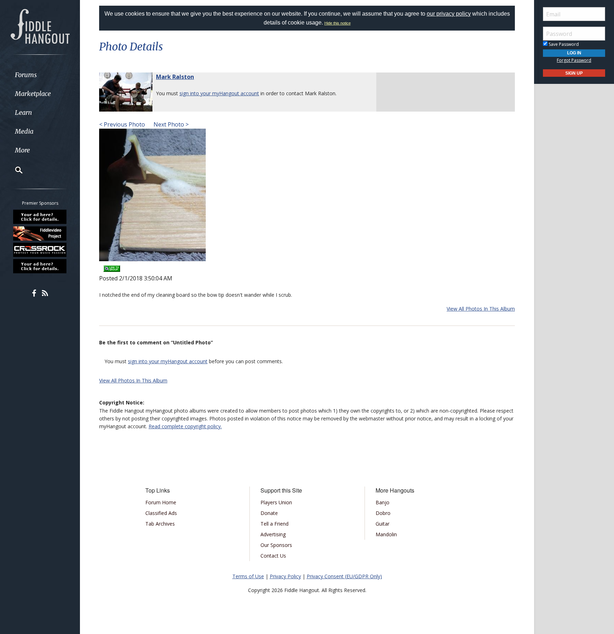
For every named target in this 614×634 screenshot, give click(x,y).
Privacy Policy (285, 576)
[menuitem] (40, 74)
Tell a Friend (274, 523)
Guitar (382, 523)
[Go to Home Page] (40, 25)
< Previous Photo (122, 124)
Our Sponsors (276, 545)
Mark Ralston (175, 77)
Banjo (382, 502)
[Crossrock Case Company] (40, 250)
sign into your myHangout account (219, 93)
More (22, 150)
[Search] (14, 170)
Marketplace (33, 94)
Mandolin (386, 534)
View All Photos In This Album (481, 308)
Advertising (273, 534)
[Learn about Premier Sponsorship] (40, 217)
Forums (26, 75)
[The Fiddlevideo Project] (40, 233)
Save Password (563, 44)
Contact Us (273, 555)
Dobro (383, 513)
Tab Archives (160, 523)
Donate (269, 513)
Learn (23, 112)
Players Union (276, 502)
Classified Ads (161, 513)
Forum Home (160, 502)
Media (24, 131)
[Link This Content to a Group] (111, 266)
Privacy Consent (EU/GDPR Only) (344, 576)
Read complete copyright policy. (185, 426)
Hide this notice (337, 23)
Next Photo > (170, 124)
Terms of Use (248, 576)
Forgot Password (574, 60)
